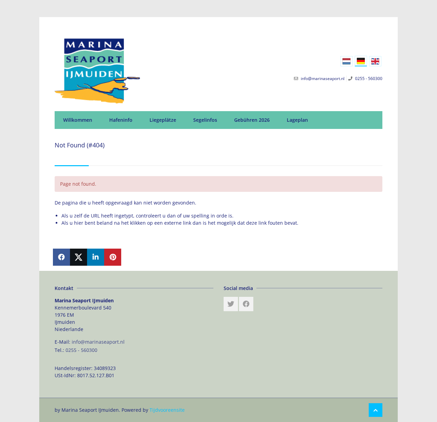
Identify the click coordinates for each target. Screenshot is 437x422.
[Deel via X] (78, 257)
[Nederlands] (346, 61)
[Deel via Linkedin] (95, 257)
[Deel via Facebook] (61, 257)
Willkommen (77, 120)
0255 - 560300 (81, 350)
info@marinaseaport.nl (98, 342)
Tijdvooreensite (167, 410)
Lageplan (297, 120)
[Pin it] (112, 257)
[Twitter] (231, 304)
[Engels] (375, 61)
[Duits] (361, 61)
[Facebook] (246, 304)
